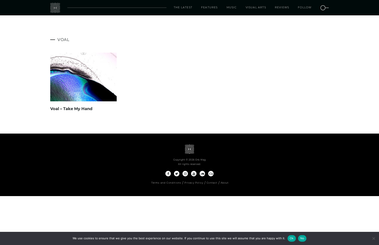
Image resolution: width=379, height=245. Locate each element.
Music (232, 7)
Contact (212, 182)
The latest (183, 7)
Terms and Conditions (166, 182)
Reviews (282, 7)
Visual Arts (256, 7)
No (302, 238)
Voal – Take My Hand (71, 108)
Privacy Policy (193, 182)
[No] (373, 238)
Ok (292, 238)
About (225, 182)
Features (209, 7)
